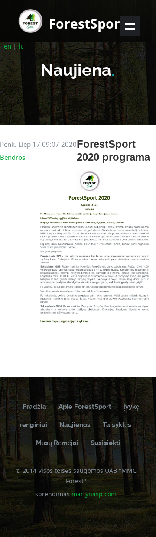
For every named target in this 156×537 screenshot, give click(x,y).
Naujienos (75, 425)
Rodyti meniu (130, 26)
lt (21, 46)
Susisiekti (105, 443)
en (7, 46)
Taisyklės (117, 425)
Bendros (12, 157)
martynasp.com (94, 494)
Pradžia (34, 407)
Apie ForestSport (84, 407)
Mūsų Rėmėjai (57, 443)
